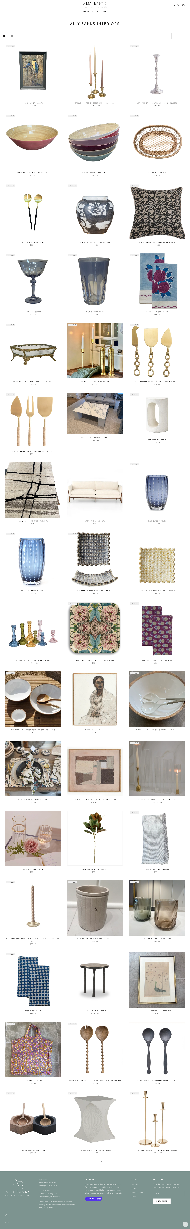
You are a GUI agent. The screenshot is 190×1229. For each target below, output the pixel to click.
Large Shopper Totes (33, 1080)
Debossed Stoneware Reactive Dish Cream (157, 590)
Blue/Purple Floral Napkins (157, 312)
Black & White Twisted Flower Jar (95, 242)
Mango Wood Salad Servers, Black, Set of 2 (157, 1080)
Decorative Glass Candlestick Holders (33, 660)
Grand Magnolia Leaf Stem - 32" (95, 869)
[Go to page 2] (101, 1161)
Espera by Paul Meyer (95, 730)
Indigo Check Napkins (33, 1011)
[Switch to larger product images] (4, 36)
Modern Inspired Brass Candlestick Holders (157, 1150)
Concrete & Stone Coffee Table (95, 437)
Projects (134, 1188)
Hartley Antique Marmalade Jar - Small (95, 939)
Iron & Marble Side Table (95, 1011)
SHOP (105, 11)
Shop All (135, 1184)
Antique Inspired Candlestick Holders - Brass (95, 103)
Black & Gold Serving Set (33, 242)
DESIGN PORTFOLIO (90, 11)
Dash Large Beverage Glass (33, 590)
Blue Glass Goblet (33, 312)
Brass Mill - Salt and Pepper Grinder (95, 381)
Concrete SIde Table (157, 440)
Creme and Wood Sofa (95, 521)
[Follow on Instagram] (6, 1215)
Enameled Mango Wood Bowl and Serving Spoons (33, 730)
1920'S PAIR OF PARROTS (33, 103)
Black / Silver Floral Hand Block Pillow (157, 242)
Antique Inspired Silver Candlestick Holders (157, 103)
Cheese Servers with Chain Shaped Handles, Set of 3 (157, 381)
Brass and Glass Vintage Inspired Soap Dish (33, 381)
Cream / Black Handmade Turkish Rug (32, 521)
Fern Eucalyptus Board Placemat (33, 799)
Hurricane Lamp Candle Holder (157, 939)
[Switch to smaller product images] (8, 36)
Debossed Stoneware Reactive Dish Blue (95, 590)
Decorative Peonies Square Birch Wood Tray (95, 660)
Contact (134, 1196)
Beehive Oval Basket (157, 172)
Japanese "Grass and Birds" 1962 (157, 1011)
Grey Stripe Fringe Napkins (157, 869)
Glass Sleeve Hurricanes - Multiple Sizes (157, 799)
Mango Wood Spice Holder (33, 1150)
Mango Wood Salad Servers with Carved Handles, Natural (95, 1080)
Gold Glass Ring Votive (33, 869)
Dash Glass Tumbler (157, 521)
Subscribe (161, 1201)
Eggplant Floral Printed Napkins (157, 660)
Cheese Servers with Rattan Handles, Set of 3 (33, 451)
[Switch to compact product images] (12, 36)
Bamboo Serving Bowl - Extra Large (33, 172)
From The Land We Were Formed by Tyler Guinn (95, 799)
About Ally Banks (138, 1192)
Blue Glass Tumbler (95, 312)
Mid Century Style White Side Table (95, 1150)
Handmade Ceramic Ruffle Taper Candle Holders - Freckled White (33, 940)
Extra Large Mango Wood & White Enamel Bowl (157, 730)
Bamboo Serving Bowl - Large (95, 172)
